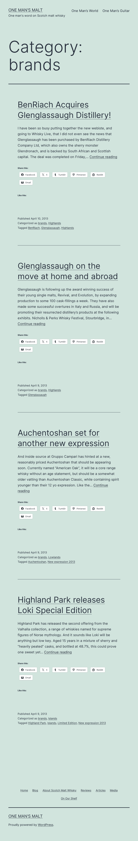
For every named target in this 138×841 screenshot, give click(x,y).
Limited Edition (67, 723)
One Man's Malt (25, 10)
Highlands (54, 223)
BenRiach (34, 227)
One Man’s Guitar (116, 11)
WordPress (45, 825)
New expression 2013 (61, 561)
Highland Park (37, 723)
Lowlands (54, 557)
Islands (52, 718)
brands (42, 223)
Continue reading (103, 157)
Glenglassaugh (50, 227)
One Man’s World (85, 11)
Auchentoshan (37, 561)
